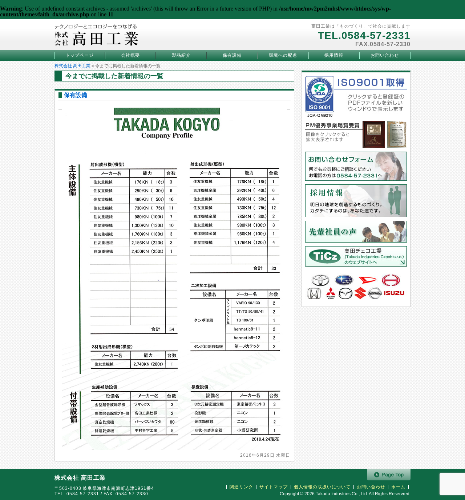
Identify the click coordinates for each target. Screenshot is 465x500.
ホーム (398, 486)
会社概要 (130, 55)
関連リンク (241, 486)
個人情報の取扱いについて (322, 486)
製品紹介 (181, 55)
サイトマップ (273, 486)
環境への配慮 (283, 55)
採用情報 (333, 55)
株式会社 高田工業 (72, 65)
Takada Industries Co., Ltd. (342, 493)
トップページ (79, 55)
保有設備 (232, 55)
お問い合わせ (385, 55)
